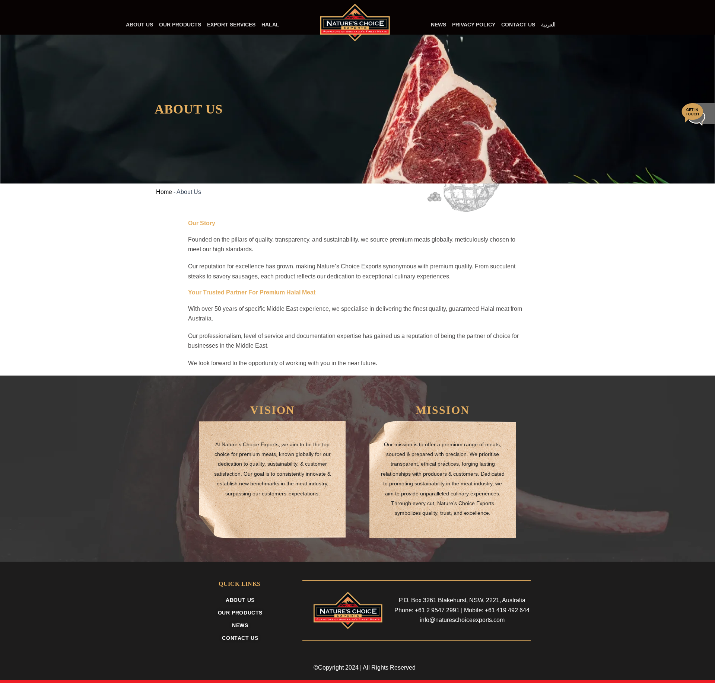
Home (164, 192)
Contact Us (518, 25)
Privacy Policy (473, 25)
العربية (548, 25)
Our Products (180, 25)
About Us (139, 25)
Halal (270, 25)
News (438, 25)
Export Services (231, 25)
